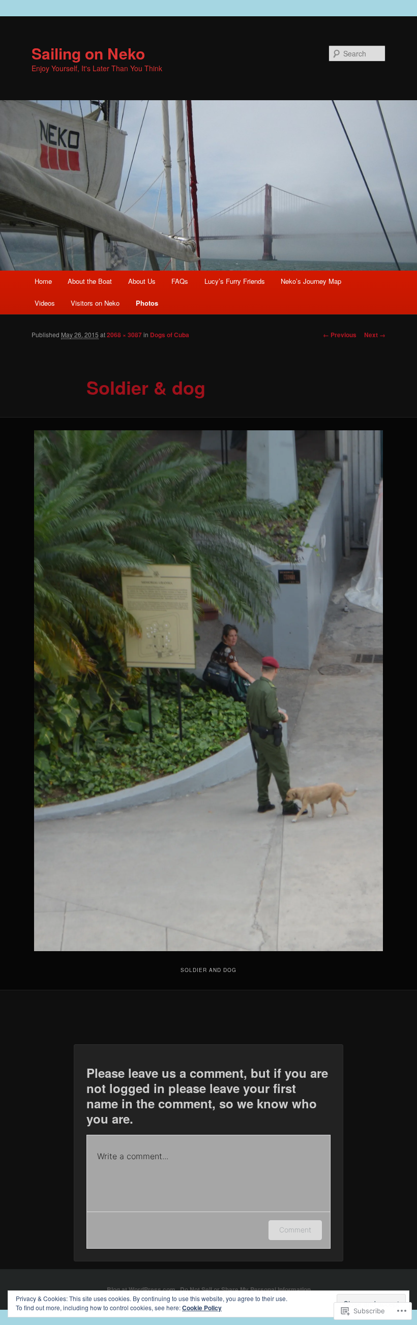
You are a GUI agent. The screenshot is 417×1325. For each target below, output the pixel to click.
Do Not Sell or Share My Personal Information (245, 1289)
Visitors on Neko (95, 303)
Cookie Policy (202, 1307)
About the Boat (90, 281)
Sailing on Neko (88, 53)
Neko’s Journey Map (311, 281)
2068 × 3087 (124, 334)
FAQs (179, 281)
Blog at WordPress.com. (142, 1289)
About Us (142, 281)
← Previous (339, 334)
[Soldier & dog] (208, 690)
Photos (147, 303)
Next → (374, 334)
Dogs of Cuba (169, 334)
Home (43, 281)
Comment (295, 1229)
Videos (45, 303)
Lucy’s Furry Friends (234, 281)
